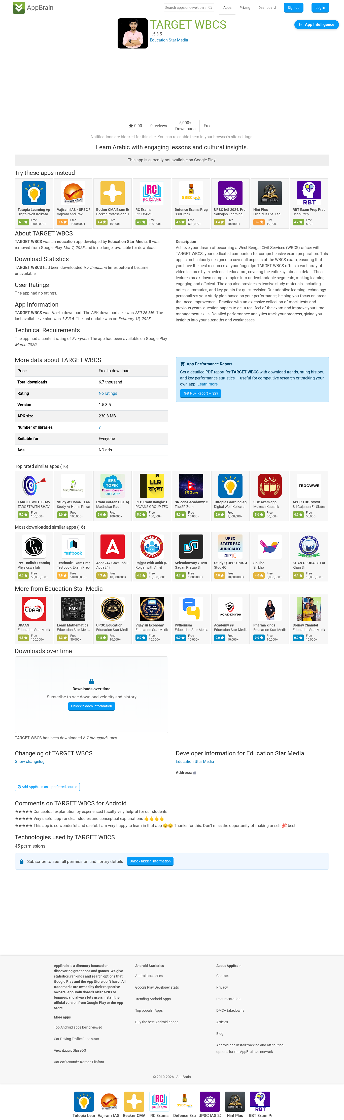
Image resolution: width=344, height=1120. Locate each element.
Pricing (244, 8)
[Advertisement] (166, 85)
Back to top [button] (331, 1074)
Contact (222, 976)
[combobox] (185, 7)
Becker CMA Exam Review (112, 210)
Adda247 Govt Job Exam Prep (112, 563)
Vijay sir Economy (149, 625)
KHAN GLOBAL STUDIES (309, 563)
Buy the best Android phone (156, 1022)
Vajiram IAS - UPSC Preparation (73, 210)
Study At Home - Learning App (73, 502)
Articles (222, 1022)
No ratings (108, 393)
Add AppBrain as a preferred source (49, 787)
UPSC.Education (109, 625)
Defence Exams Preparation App (191, 210)
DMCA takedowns (230, 1010)
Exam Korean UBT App (112, 502)
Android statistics (149, 976)
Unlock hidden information (91, 706)
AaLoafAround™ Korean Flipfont (79, 1062)
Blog (219, 1034)
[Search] (210, 8)
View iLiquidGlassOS (70, 1050)
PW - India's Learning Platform (34, 563)
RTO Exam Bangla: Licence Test (151, 502)
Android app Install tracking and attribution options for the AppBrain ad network (250, 1048)
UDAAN (23, 625)
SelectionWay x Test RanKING (191, 563)
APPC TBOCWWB (306, 502)
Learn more (207, 384)
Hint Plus (260, 210)
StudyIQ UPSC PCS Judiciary (230, 563)
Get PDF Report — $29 (201, 393)
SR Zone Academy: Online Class (191, 502)
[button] (252, 773)
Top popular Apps (149, 1010)
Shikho (258, 563)
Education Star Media (74, 588)
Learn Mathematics (72, 625)
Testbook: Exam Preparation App (73, 563)
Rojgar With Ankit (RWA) (151, 563)
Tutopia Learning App (34, 210)
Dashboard (267, 8)
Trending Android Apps (153, 999)
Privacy (222, 987)
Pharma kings (264, 625)
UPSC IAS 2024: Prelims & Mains (230, 210)
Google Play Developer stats (157, 987)
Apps (227, 8)
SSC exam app (265, 502)
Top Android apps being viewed (78, 1027)
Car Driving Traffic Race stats (76, 1039)
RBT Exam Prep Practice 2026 (309, 210)
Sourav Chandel (305, 625)
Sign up (293, 8)
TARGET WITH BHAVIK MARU (34, 502)
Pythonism (183, 625)
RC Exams (143, 210)
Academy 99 (224, 625)
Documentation (228, 999)
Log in (320, 8)
